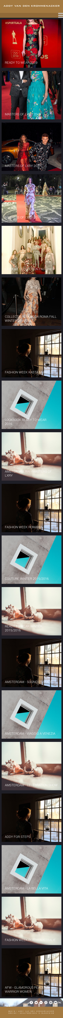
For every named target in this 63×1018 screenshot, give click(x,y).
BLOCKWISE (47, 1013)
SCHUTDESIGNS (28, 1013)
